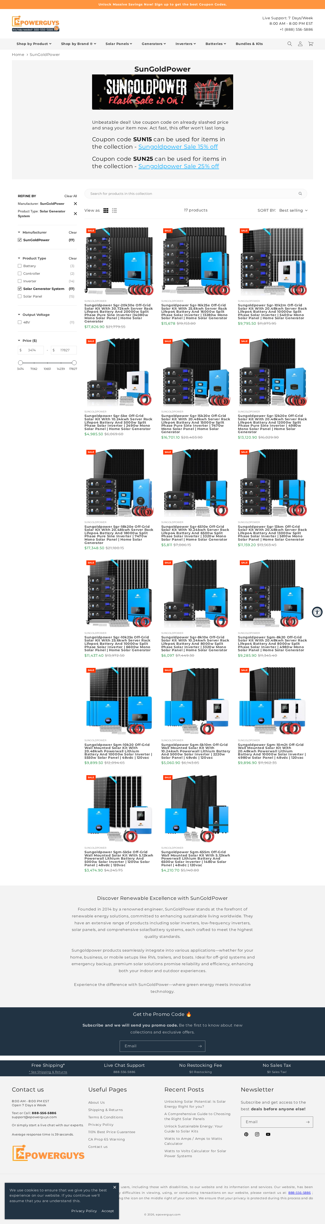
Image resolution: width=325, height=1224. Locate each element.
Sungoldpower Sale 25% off (178, 166)
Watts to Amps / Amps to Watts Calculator (193, 1141)
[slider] (20, 362)
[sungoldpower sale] (162, 112)
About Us (96, 1102)
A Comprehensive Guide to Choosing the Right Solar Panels (197, 1116)
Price (30, 340)
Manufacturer (35, 232)
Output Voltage (36, 315)
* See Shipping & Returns (48, 1072)
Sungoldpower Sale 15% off (178, 146)
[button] (290, 44)
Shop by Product (32, 44)
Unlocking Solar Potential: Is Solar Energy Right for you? (195, 1104)
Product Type (34, 258)
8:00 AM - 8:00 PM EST (291, 23)
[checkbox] (46, 240)
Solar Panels (117, 44)
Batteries (214, 44)
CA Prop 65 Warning (106, 1139)
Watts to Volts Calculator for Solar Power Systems (195, 1153)
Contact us (98, 1147)
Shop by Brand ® (77, 44)
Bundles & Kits (249, 44)
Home (18, 54)
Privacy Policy (101, 1124)
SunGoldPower (45, 54)
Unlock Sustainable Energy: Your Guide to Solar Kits (193, 1128)
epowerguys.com (168, 1214)
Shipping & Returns (105, 1110)
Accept (108, 1211)
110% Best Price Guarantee (111, 1132)
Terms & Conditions (105, 1117)
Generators (152, 44)
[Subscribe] (200, 1046)
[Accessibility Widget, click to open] (317, 612)
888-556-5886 (299, 1193)
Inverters (184, 44)
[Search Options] (302, 193)
